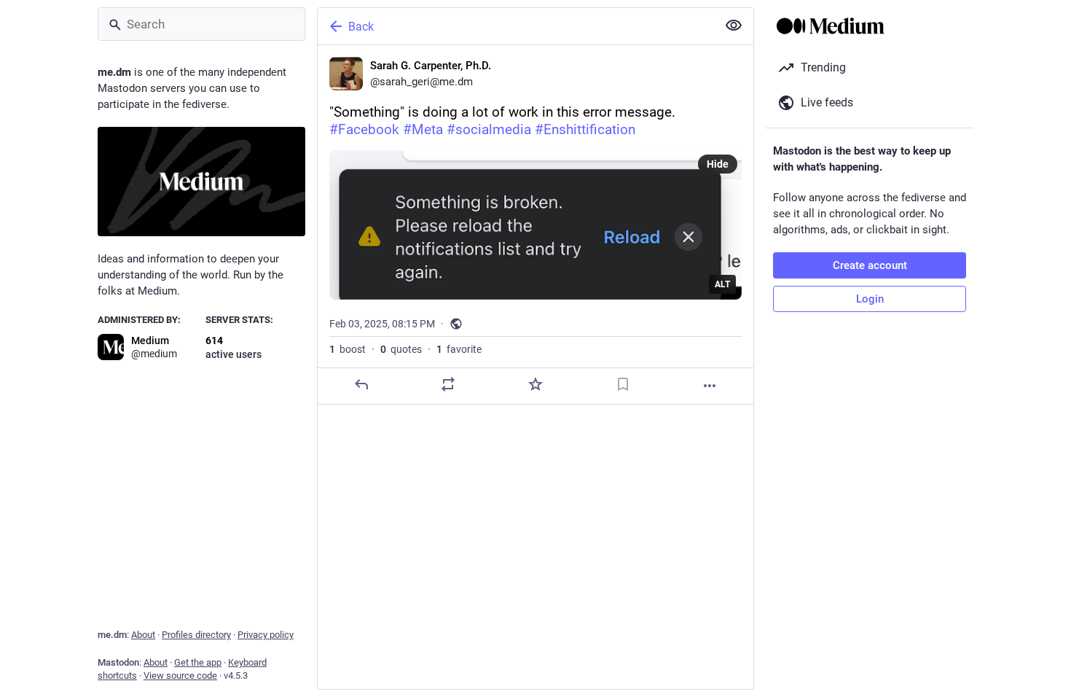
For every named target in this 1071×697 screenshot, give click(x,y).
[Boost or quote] (448, 384)
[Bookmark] (623, 384)
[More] (709, 385)
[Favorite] (535, 384)
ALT (722, 284)
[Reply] (361, 384)
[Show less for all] (733, 25)
